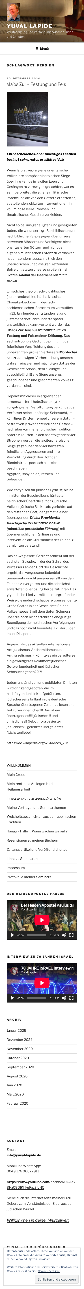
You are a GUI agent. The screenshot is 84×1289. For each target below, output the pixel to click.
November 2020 (20, 1049)
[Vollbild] (71, 935)
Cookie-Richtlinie (49, 1271)
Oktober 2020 (18, 1058)
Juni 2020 (14, 1085)
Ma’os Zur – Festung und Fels (36, 84)
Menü (44, 48)
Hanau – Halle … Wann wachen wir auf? (37, 831)
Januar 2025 (16, 1031)
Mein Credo (16, 775)
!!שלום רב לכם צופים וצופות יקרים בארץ (34, 799)
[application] (42, 920)
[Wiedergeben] (12, 935)
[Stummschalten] (64, 935)
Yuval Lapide (29, 26)
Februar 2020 (17, 1104)
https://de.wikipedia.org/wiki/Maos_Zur (37, 743)
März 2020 (15, 1094)
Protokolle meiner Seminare (29, 877)
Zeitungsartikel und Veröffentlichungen (38, 850)
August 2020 (17, 1076)
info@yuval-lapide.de (24, 1155)
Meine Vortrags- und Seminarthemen (36, 808)
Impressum (16, 868)
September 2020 (20, 1067)
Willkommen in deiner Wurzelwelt (38, 1220)
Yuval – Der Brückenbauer (36, 1247)
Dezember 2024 (19, 1040)
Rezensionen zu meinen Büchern (32, 840)
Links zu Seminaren (22, 859)
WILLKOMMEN (19, 766)
